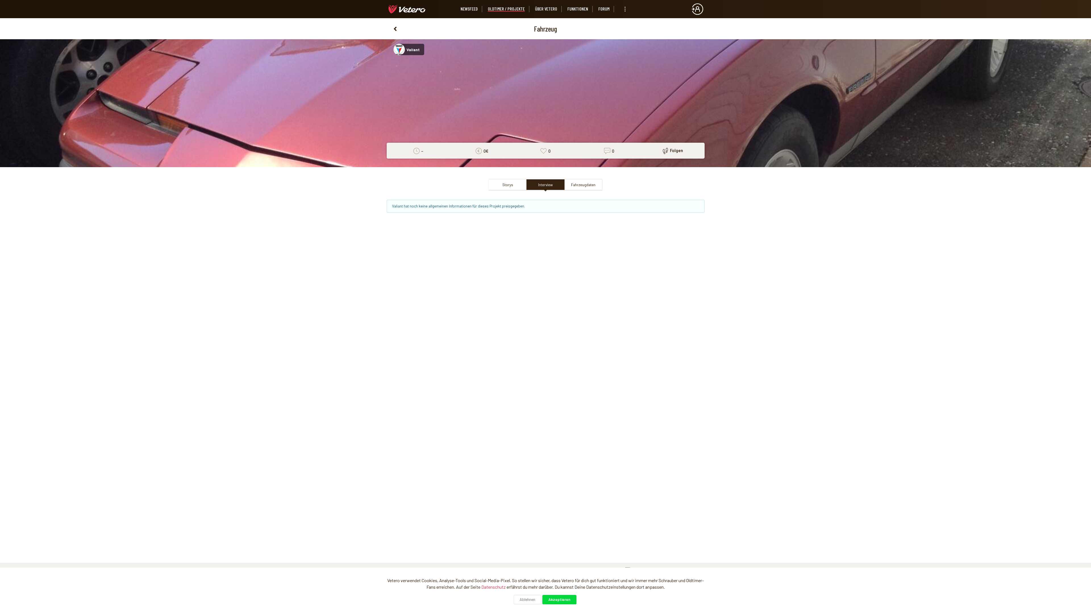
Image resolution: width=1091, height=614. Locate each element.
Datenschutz (493, 587)
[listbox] (625, 9)
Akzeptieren (559, 599)
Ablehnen (527, 599)
